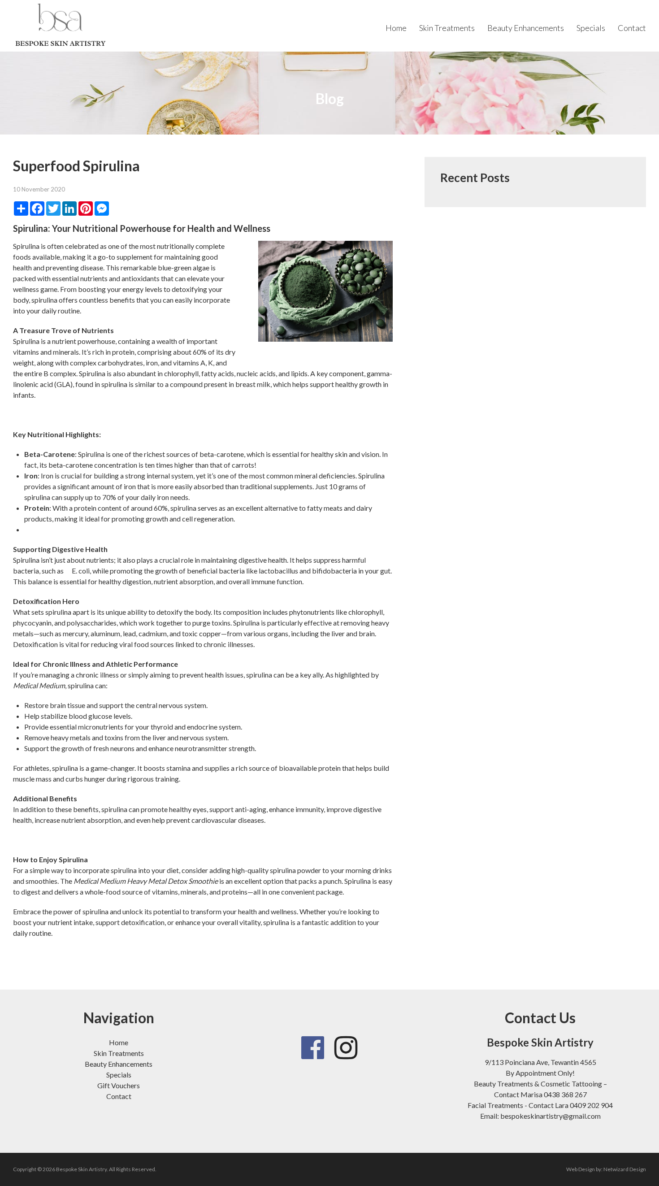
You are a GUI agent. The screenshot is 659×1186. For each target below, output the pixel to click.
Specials (591, 28)
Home (396, 28)
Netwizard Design (624, 1169)
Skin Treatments (447, 28)
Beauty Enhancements (525, 28)
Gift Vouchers (118, 1085)
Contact (632, 28)
